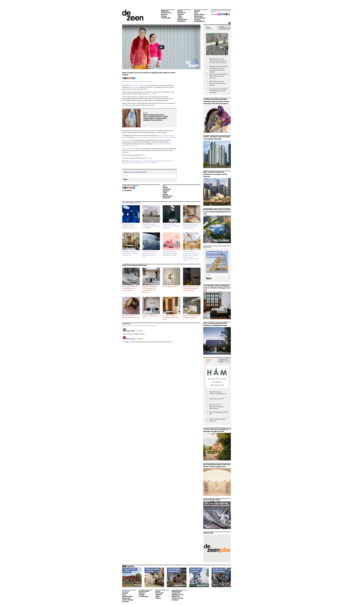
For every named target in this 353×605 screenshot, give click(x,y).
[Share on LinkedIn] (132, 78)
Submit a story (177, 595)
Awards (197, 11)
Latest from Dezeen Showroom (134, 265)
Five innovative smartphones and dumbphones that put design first (218, 90)
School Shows (199, 18)
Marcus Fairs (126, 81)
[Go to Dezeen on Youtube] (229, 14)
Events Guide (199, 14)
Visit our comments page (130, 325)
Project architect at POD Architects (217, 420)
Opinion (181, 14)
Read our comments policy (147, 325)
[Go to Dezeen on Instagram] (220, 14)
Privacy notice (177, 598)
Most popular (209, 27)
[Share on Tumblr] (134, 78)
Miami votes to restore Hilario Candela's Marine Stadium (217, 83)
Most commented (224, 27)
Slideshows (140, 162)
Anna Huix (148, 158)
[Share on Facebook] (123, 78)
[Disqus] (161, 351)
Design (163, 16)
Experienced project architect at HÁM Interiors (217, 393)
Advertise (176, 596)
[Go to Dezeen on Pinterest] (218, 14)
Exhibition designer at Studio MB (218, 413)
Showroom (198, 16)
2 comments (148, 81)
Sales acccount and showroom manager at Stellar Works (216, 406)
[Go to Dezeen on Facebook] (224, 14)
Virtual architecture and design (140, 161)
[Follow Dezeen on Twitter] (226, 14)
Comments (176, 593)
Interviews (182, 13)
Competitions (199, 21)
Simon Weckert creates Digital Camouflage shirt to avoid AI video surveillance (218, 61)
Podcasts (181, 21)
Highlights (130, 566)
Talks (180, 16)
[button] (229, 23)
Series (180, 11)
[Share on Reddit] (130, 78)
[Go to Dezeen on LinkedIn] (222, 14)
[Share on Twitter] (125, 78)
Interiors (164, 14)
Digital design (155, 161)
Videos (180, 18)
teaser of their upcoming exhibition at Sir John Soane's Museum (155, 137)
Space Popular (134, 87)
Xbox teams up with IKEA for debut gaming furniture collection (218, 76)
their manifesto (152, 94)
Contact (175, 600)
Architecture (166, 13)
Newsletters (182, 19)
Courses (197, 19)
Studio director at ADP (216, 399)
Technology (165, 18)
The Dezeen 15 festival (129, 148)
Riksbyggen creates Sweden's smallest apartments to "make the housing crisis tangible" (218, 69)
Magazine (165, 11)
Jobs (196, 13)
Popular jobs (209, 360)
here (143, 155)
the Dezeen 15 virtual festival (138, 85)
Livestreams (126, 162)
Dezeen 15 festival (151, 162)
